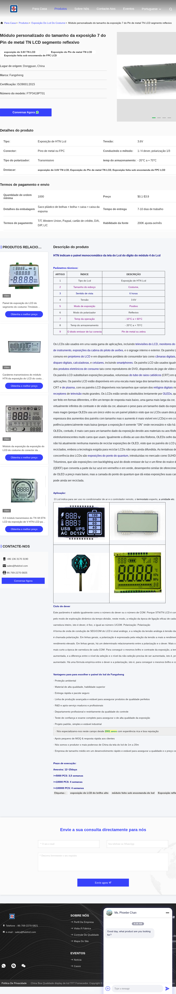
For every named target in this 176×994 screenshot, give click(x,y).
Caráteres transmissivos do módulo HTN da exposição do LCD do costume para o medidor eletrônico (24, 378)
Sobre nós (81, 9)
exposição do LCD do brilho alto (89, 793)
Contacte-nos (106, 9)
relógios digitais (163, 387)
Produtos (60, 9)
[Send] (167, 988)
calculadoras (81, 362)
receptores (59, 393)
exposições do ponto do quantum (108, 455)
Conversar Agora (24, 112)
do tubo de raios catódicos (145, 375)
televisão (76, 393)
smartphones (125, 362)
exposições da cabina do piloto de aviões (98, 350)
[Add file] (108, 988)
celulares (98, 362)
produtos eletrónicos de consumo (78, 368)
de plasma (68, 387)
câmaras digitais (165, 356)
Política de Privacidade (14, 983)
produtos (24, 23)
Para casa (39, 9)
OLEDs (167, 393)
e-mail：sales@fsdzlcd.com (20, 932)
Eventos (128, 9)
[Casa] (13, 8)
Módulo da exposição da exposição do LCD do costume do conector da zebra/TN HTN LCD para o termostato (23, 450)
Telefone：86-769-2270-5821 (21, 925)
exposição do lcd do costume (48, 23)
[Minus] (167, 913)
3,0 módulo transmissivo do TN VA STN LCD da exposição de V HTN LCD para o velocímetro (24, 522)
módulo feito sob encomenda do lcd (133, 793)
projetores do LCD (79, 356)
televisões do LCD (146, 344)
